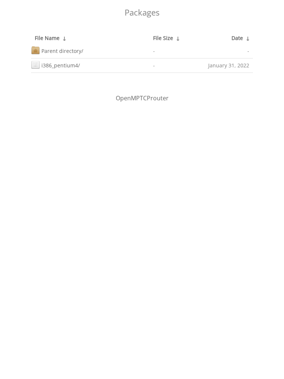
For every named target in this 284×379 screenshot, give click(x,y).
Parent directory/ (62, 50)
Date (237, 37)
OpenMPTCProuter (142, 98)
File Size (163, 37)
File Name (47, 37)
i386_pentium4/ (60, 65)
